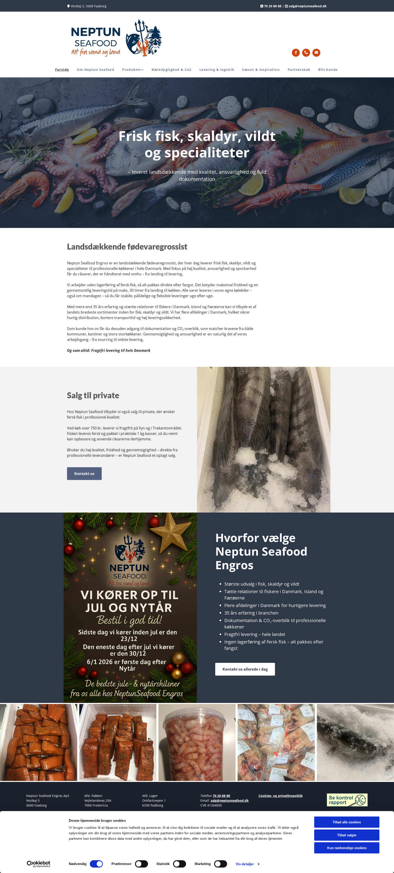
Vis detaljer (245, 864)
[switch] (141, 864)
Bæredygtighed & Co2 (172, 69)
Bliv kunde (328, 69)
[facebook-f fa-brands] (296, 53)
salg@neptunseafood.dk (230, 800)
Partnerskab (299, 69)
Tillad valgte (346, 835)
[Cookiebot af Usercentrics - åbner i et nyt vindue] (39, 864)
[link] (133, 70)
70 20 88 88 (221, 796)
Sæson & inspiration (261, 69)
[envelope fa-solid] (316, 53)
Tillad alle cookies (347, 822)
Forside (62, 69)
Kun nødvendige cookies (347, 848)
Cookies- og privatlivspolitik (281, 796)
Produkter (131, 69)
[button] (84, 473)
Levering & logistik (217, 69)
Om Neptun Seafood (95, 69)
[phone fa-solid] (306, 53)
